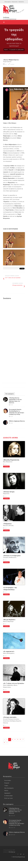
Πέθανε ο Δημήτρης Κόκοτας (17, 421)
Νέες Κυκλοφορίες (9, 788)
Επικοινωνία (15, 1)
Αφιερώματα (7, 793)
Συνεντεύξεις (7, 780)
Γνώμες (6, 785)
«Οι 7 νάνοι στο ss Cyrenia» (13, 277)
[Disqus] (14, 321)
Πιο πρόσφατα (10, 394)
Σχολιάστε (12, 64)
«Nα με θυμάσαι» (9, 619)
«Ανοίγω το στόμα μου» (12, 555)
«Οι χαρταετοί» (8, 651)
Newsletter (21, 1)
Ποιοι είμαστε (8, 1)
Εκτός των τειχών (8, 798)
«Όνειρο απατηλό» (17, 285)
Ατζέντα (6, 790)
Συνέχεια (7, 466)
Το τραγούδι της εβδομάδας (16, 49)
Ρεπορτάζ (6, 783)
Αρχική (6, 49)
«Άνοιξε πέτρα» (9, 492)
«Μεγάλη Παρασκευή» (11, 460)
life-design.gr (12, 852)
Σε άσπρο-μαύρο (8, 795)
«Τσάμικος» (7, 524)
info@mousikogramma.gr (19, 856)
